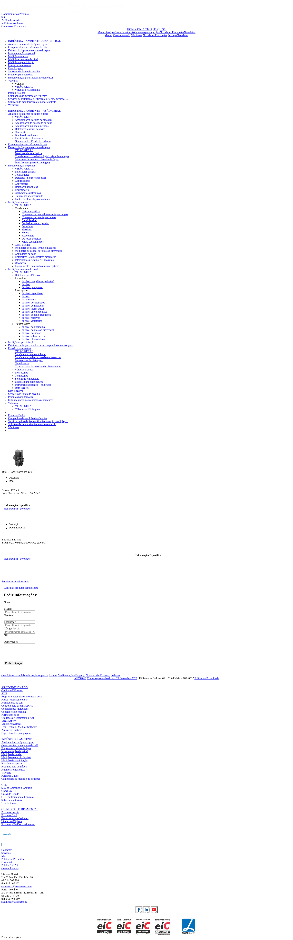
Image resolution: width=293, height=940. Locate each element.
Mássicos (27, 229)
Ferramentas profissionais (14, 818)
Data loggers (21, 387)
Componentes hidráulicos (14, 708)
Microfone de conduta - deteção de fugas (36, 159)
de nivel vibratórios (32, 320)
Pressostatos (21, 372)
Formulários (7, 862)
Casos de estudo (123, 32)
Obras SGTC (8, 790)
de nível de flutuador (33, 305)
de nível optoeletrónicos (34, 311)
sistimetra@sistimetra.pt (14, 901)
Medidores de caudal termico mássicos (35, 247)
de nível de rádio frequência (36, 314)
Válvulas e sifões (24, 369)
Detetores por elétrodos (27, 275)
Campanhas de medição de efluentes (27, 95)
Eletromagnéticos (31, 211)
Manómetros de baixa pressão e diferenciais (38, 357)
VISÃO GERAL (24, 86)
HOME (131, 29)
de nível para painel (32, 287)
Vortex (25, 232)
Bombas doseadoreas (26, 135)
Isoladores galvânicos (26, 186)
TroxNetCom (8, 803)
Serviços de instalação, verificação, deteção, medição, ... (38, 98)
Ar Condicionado (10, 20)
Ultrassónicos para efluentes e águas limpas (45, 214)
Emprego (80, 675)
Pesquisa (24, 14)
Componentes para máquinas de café (27, 47)
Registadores (22, 189)
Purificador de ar (10, 714)
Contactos (13, 14)
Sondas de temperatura (27, 378)
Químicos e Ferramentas (14, 26)
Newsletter (190, 32)
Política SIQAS (9, 865)
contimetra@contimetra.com (16, 886)
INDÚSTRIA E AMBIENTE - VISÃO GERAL (34, 41)
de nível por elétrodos (33, 302)
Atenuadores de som (12, 702)
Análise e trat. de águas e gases (17, 742)
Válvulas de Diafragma (27, 89)
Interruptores (21, 290)
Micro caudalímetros (33, 241)
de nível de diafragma (33, 326)
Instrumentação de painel (21, 53)
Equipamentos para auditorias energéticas (37, 266)
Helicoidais (28, 235)
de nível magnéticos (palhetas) (38, 281)
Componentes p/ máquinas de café (19, 745)
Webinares (137, 32)
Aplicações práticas (11, 730)
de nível (26, 284)
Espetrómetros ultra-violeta (29, 138)
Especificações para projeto (16, 733)
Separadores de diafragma (29, 360)
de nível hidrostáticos (33, 308)
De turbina (27, 226)
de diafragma (29, 299)
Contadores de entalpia (13, 711)
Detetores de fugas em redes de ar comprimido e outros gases (40, 345)
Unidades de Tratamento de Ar (17, 717)
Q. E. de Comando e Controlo (17, 797)
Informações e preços (36, 675)
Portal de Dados (16, 92)
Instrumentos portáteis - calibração (33, 384)
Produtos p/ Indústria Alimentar (18, 824)
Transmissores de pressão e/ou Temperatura (38, 366)
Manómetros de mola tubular (30, 354)
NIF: (6, 635)
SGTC (4, 17)
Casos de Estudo (10, 793)
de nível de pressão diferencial (38, 330)
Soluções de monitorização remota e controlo (32, 101)
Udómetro (20, 263)
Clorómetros (21, 132)
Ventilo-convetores (11, 723)
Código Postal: (12, 628)
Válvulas (13, 80)
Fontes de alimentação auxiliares (32, 199)
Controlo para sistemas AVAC (17, 705)
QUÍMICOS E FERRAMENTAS (19, 809)
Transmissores (22, 323)
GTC (4, 784)
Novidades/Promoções (172, 32)
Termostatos (21, 375)
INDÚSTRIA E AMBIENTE (17, 739)
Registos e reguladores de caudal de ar (21, 696)
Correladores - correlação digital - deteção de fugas (42, 156)
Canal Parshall (29, 220)
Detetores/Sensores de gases (30, 129)
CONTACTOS (143, 29)
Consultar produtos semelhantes (21, 587)
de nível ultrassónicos (33, 339)
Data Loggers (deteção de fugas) (32, 162)
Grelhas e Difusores (12, 690)
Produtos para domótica (20, 74)
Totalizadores (22, 174)
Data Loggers (15, 68)
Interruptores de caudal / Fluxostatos (34, 259)
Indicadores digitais (25, 171)
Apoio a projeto (151, 32)
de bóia (26, 296)
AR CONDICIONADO (14, 687)
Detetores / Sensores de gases (30, 177)
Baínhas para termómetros (29, 381)
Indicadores (21, 278)
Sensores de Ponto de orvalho (24, 71)
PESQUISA (159, 29)
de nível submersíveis (33, 336)
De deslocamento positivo (35, 223)
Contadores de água (25, 253)
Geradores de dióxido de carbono (33, 141)
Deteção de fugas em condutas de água (29, 50)
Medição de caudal (18, 56)
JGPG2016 (80, 678)
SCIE (4, 693)
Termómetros (22, 363)
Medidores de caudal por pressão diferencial (38, 250)
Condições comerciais (13, 675)
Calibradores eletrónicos (28, 192)
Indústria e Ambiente (12, 23)
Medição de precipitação (21, 62)
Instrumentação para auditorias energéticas (30, 77)
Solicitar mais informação (15, 581)
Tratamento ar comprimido (29, 196)
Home (4, 14)
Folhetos (115, 675)
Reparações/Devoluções (62, 675)
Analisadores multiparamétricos (31, 125)
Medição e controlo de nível (23, 59)
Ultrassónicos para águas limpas (39, 217)
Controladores (22, 180)
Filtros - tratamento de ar (14, 699)
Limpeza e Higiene (11, 821)
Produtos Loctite (10, 812)
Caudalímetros (22, 208)
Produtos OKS (9, 815)
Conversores (21, 183)
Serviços (110, 32)
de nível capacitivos (32, 293)
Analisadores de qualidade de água (33, 122)
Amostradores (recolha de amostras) (34, 119)
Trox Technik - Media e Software (19, 727)
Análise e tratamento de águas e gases (28, 44)
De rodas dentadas (31, 238)
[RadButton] (138, 909)
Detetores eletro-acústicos (28, 153)
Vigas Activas (8, 720)
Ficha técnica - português (17, 508)
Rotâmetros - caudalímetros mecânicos (35, 256)
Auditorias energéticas (13, 769)
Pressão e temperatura (19, 65)
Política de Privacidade (206, 678)
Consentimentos (9, 868)
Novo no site (93, 675)
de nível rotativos (31, 317)
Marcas (101, 32)
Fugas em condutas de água (16, 748)
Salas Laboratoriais (11, 800)
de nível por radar (31, 333)
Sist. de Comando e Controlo (16, 787)
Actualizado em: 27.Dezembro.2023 (117, 678)
